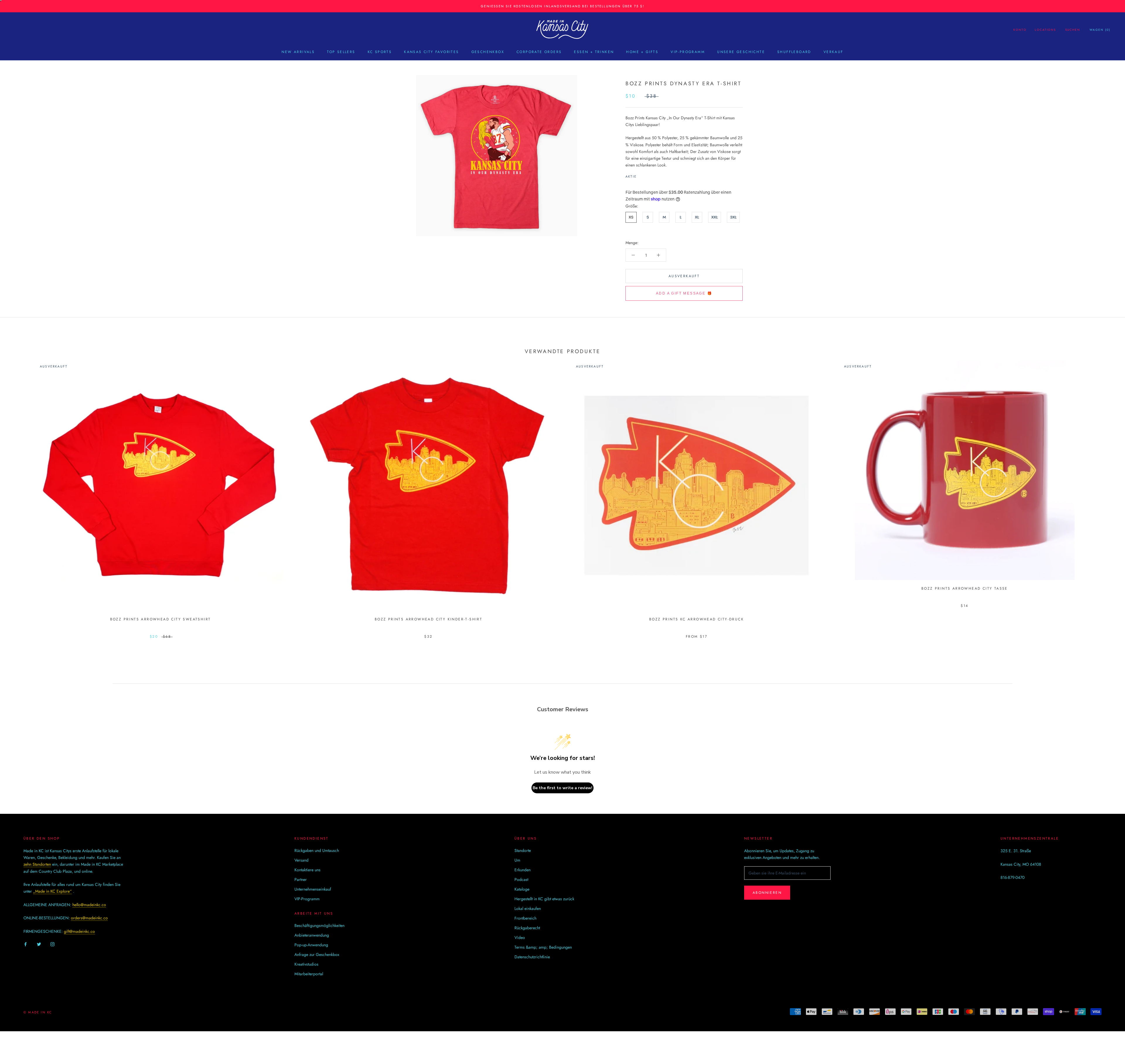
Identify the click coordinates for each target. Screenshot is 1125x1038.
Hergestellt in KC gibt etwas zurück (544, 899)
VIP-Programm (688, 52)
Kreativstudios (306, 964)
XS (631, 217)
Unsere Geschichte (741, 52)
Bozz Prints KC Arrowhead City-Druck (696, 619)
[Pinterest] (657, 175)
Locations (1045, 30)
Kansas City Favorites (431, 52)
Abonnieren (767, 892)
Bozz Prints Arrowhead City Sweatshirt (160, 619)
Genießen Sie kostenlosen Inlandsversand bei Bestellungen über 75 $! (562, 6)
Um (517, 860)
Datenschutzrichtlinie (532, 957)
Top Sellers (341, 52)
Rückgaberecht (527, 928)
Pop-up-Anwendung (311, 945)
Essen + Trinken (594, 52)
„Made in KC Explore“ (52, 891)
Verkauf (833, 52)
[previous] (18, 493)
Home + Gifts (642, 52)
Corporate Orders (539, 52)
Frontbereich (525, 918)
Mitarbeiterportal (308, 974)
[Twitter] (650, 175)
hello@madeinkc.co (89, 905)
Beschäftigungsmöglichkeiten (319, 925)
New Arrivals (298, 52)
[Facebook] (642, 175)
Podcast (521, 879)
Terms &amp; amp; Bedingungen (543, 947)
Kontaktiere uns (307, 870)
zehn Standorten (37, 864)
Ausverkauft (684, 276)
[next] (1106, 493)
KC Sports (380, 52)
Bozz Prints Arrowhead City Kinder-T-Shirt (428, 619)
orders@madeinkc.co (89, 918)
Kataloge (521, 889)
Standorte (522, 850)
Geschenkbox (487, 52)
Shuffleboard (794, 52)
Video (519, 937)
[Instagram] (52, 944)
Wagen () (1100, 30)
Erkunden (522, 870)
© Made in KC (37, 1012)
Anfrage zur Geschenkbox (316, 954)
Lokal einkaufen (527, 908)
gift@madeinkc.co (79, 931)
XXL (714, 217)
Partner (300, 879)
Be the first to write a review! (562, 788)
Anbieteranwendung (311, 935)
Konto (1020, 30)
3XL (733, 217)
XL (697, 217)
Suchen (1072, 30)
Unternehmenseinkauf (312, 889)
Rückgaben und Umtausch (316, 850)
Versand (301, 860)
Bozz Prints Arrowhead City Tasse (964, 588)
